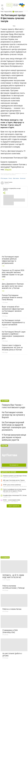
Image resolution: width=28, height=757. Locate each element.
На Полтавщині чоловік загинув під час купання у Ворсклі (13, 415)
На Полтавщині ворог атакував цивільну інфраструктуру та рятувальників (10, 260)
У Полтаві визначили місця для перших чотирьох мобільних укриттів (14, 437)
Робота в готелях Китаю (11, 609)
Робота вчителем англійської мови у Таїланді (13, 587)
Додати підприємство (14, 506)
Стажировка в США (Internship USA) (10, 631)
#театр (10, 178)
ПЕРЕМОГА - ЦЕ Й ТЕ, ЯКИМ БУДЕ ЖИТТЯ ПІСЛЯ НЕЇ (13, 576)
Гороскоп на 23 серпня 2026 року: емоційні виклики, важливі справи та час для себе (13, 273)
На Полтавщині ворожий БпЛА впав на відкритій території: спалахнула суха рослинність (14, 426)
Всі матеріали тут (14, 465)
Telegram (7, 169)
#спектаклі (22, 178)
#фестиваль (16, 178)
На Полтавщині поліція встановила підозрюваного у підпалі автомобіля (13, 322)
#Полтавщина (4, 178)
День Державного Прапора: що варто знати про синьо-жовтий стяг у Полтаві (13, 286)
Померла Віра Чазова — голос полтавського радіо (13, 406)
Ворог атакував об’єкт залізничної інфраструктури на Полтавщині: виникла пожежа (13, 310)
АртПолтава (9, 455)
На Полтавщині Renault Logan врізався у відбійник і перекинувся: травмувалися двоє (13, 335)
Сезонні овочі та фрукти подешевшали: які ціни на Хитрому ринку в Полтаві (12, 347)
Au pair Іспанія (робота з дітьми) (12, 654)
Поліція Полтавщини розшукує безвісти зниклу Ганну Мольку (12, 297)
